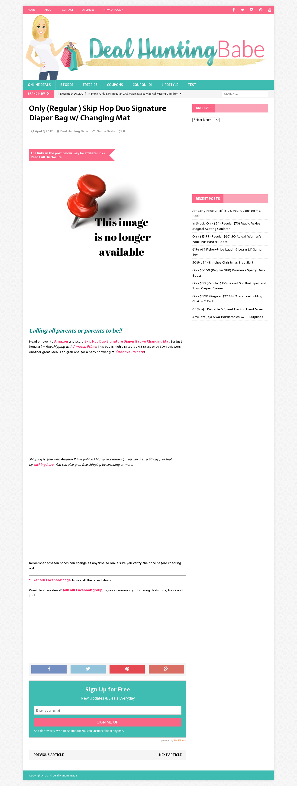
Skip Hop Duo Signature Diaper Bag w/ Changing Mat (127, 341)
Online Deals (39, 84)
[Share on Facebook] (49, 669)
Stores (66, 84)
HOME (31, 10)
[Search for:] (245, 93)
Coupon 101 (142, 84)
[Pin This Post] (127, 669)
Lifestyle (170, 84)
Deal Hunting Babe (74, 131)
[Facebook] (233, 10)
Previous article (49, 754)
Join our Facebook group (82, 590)
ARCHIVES (88, 10)
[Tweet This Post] (88, 669)
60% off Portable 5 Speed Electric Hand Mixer (227, 309)
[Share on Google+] (166, 669)
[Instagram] (252, 10)
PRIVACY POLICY (113, 10)
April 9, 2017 (44, 131)
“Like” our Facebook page (50, 580)
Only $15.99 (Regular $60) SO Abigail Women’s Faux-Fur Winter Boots (226, 239)
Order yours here (130, 351)
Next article (170, 754)
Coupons (115, 84)
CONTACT (67, 10)
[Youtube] (270, 10)
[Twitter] (243, 10)
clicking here (43, 464)
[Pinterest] (261, 10)
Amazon (61, 341)
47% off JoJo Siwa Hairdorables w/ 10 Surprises (227, 316)
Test (192, 84)
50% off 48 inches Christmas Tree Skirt (222, 262)
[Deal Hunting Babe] (148, 47)
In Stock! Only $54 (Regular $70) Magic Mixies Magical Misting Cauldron (226, 226)
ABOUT (49, 10)
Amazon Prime (84, 346)
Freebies (90, 84)
